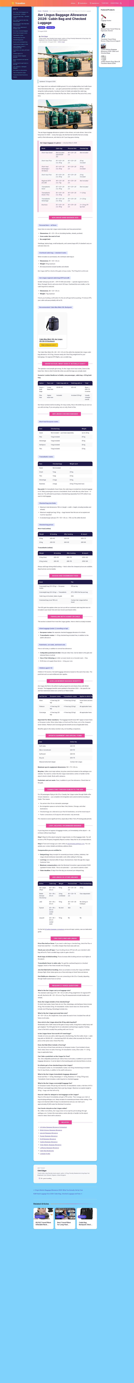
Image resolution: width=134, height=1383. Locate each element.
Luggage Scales (45, 1153)
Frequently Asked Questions (20, 75)
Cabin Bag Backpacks (47, 1151)
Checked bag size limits (19, 37)
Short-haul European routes (20, 33)
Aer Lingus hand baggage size (20, 12)
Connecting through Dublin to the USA (20, 63)
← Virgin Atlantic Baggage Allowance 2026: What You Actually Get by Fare (58, 1190)
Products (45, 11)
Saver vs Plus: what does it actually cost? (20, 28)
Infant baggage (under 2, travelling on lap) (19, 47)
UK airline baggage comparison (54, 929)
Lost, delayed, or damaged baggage (19, 67)
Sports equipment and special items (20, 60)
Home (39, 11)
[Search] (120, 3)
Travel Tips (50, 27)
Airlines (73, 3)
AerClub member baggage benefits (19, 56)
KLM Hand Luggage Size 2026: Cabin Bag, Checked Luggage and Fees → (57, 1194)
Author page (61, 42)
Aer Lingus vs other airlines (20, 70)
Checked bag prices (18, 39)
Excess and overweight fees (20, 42)
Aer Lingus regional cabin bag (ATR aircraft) (20, 20)
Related (15, 77)
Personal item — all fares (19, 14)
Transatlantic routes (18, 35)
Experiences (95, 3)
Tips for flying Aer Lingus (19, 72)
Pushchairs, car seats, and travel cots (21, 50)
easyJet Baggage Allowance (49, 1133)
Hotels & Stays (115, 3)
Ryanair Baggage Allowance (48, 1136)
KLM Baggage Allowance (48, 1139)
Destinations (83, 3)
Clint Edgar (44, 36)
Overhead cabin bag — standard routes (21, 17)
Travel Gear (105, 3)
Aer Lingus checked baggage (20, 31)
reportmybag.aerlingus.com (76, 844)
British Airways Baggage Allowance (51, 1130)
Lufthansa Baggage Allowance (49, 1148)
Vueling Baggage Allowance (48, 1142)
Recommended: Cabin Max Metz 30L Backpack (21, 24)
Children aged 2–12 (18, 53)
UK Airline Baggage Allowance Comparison (53, 1127)
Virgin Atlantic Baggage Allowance (50, 1145)
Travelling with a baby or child (20, 44)
